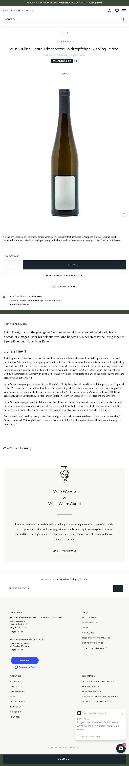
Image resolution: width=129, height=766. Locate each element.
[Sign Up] (118, 588)
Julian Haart (64, 42)
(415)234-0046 (16, 632)
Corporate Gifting (92, 643)
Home (62, 32)
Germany (49, 55)
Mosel (73, 55)
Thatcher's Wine (62, 748)
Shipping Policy (90, 686)
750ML (81, 55)
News (12, 697)
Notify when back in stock (64, 276)
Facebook (15, 712)
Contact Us (16, 686)
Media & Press (17, 702)
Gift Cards (88, 633)
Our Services (17, 691)
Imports (86, 628)
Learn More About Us (64, 551)
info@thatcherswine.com (20, 628)
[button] (25, 660)
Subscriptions (90, 623)
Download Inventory (94, 648)
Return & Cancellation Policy (99, 681)
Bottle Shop (89, 617)
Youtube (15, 717)
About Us (15, 681)
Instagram (16, 707)
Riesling (62, 55)
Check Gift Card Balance (96, 638)
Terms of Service (91, 691)
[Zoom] (124, 213)
